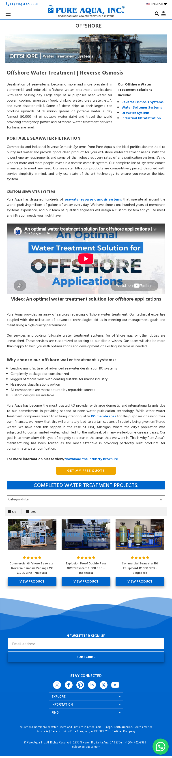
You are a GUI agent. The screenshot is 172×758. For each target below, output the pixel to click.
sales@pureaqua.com (86, 746)
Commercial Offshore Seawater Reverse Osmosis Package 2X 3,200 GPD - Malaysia (32, 567)
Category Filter (86, 499)
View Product (32, 581)
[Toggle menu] (12, 17)
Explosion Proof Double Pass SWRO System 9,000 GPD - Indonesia (86, 567)
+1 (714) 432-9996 (24, 4)
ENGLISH (157, 4)
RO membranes (103, 416)
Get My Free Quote (86, 471)
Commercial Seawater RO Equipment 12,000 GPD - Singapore (140, 567)
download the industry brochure (91, 459)
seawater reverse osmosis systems (93, 199)
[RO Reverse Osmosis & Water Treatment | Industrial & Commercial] (86, 11)
